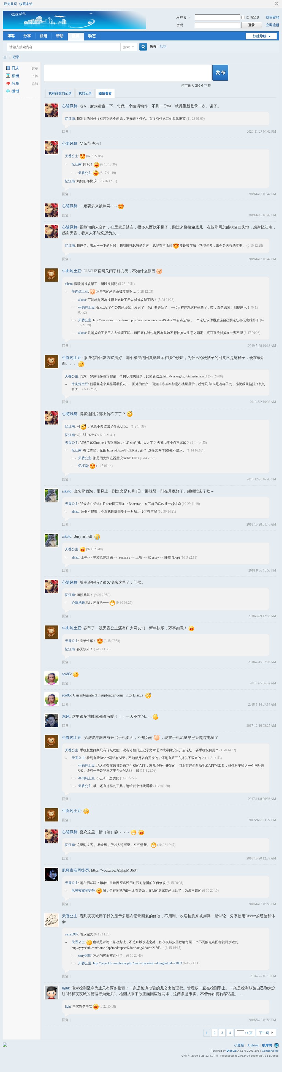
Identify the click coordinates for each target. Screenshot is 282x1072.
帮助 (60, 36)
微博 (76, 36)
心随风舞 (69, 106)
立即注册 (272, 25)
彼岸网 (5, 57)
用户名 (181, 17)
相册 (43, 36)
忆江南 (70, 119)
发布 (34, 68)
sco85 (66, 674)
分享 (27, 36)
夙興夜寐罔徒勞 (75, 870)
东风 (66, 716)
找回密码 (272, 17)
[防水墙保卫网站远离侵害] (276, 1045)
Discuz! (232, 1050)
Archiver (253, 1045)
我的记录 (85, 93)
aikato (69, 284)
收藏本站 (25, 4)
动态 (92, 36)
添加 (34, 84)
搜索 (126, 47)
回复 (65, 132)
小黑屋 (239, 1045)
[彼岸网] (74, 28)
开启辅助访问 (271, 3)
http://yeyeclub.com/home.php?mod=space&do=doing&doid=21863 (137, 963)
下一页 (264, 1033)
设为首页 (10, 4)
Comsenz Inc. (270, 1050)
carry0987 (71, 934)
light (65, 988)
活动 (163, 46)
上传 (34, 76)
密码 (180, 25)
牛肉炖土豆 (71, 271)
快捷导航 (259, 36)
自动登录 (252, 17)
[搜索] (142, 47)
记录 (16, 57)
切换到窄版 (276, 3)
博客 (11, 36)
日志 (15, 68)
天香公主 (71, 156)
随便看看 (105, 93)
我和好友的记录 (60, 93)
